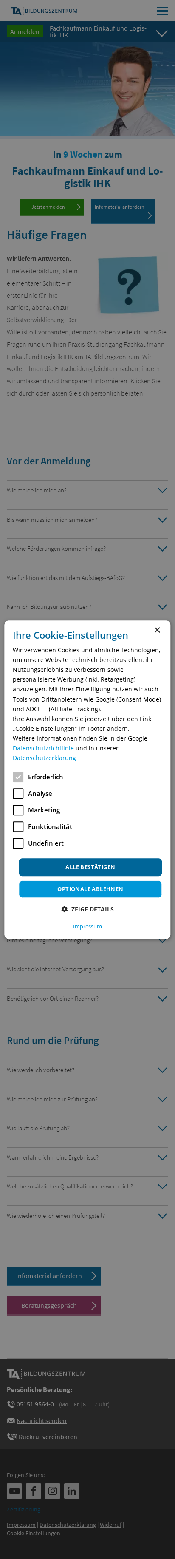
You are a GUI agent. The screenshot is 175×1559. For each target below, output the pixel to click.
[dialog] (87, 779)
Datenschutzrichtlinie (43, 748)
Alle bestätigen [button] (90, 867)
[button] (87, 909)
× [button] (157, 630)
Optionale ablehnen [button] (90, 889)
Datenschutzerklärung (44, 758)
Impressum (87, 926)
